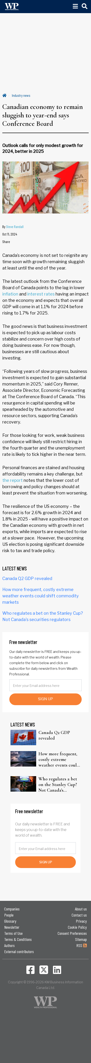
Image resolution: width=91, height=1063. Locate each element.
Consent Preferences (72, 933)
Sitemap (81, 939)
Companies (12, 908)
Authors (9, 945)
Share (6, 241)
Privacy (81, 921)
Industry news (21, 95)
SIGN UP (45, 699)
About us (81, 908)
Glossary (10, 921)
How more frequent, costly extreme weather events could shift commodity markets (40, 596)
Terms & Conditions (18, 939)
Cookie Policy (77, 927)
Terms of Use (13, 933)
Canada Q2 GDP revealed (27, 578)
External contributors (19, 951)
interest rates (41, 294)
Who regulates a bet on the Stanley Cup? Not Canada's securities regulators (57, 784)
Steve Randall (15, 226)
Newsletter (11, 927)
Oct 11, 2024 (9, 234)
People (9, 914)
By (13, 226)
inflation (10, 294)
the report (12, 480)
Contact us (79, 914)
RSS (79, 945)
